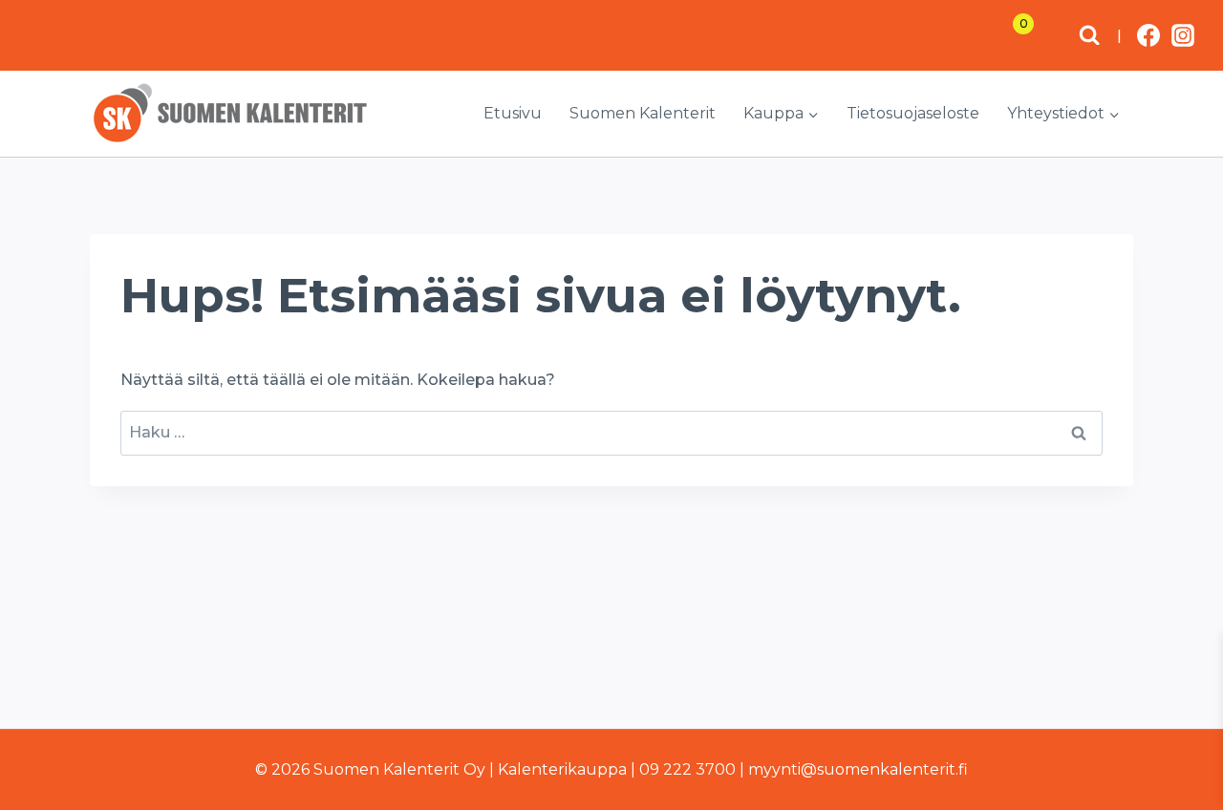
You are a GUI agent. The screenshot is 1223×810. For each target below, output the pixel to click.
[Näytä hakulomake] (1089, 35)
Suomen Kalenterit (642, 113)
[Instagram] (1183, 35)
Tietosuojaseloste (913, 113)
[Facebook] (1148, 35)
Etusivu (512, 113)
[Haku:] (611, 432)
